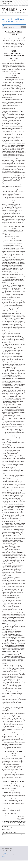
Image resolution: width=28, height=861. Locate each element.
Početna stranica (6, 3)
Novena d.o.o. (5, 856)
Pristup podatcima (6, 853)
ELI (14, 853)
